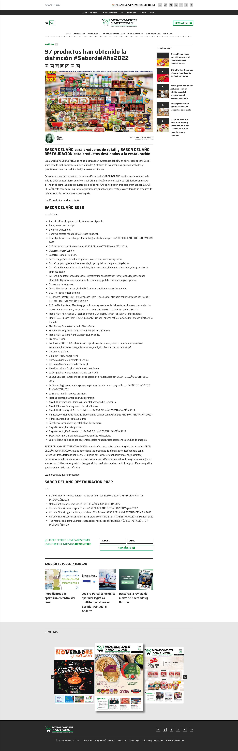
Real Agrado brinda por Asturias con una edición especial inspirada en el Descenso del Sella (181, 92)
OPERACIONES (135, 33)
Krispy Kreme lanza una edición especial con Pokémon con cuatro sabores (180, 59)
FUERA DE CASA (153, 33)
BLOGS (153, 12)
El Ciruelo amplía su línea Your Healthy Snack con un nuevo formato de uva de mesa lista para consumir (179, 127)
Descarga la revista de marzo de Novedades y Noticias (133, 598)
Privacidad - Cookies (175, 740)
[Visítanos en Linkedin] (160, 5)
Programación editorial (105, 740)
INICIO (68, 33)
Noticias (49, 44)
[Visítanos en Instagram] (171, 5)
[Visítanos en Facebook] (181, 5)
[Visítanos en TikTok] (165, 5)
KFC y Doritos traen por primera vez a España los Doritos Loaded (181, 73)
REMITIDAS (131, 12)
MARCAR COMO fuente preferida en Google (134, 5)
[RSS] (191, 5)
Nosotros (88, 740)
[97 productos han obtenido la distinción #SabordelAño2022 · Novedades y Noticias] (119, 23)
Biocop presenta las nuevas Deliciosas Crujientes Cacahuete (180, 106)
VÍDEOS (143, 12)
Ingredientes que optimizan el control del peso (60, 598)
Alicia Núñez (60, 138)
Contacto (122, 740)
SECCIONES (94, 33)
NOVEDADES (79, 33)
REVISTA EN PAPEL (90, 12)
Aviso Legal (134, 740)
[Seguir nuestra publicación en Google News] (78, 66)
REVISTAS (167, 33)
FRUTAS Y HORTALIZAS (114, 33)
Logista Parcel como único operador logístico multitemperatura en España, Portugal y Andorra (98, 602)
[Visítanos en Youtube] (186, 5)
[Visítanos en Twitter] (176, 5)
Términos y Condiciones (153, 740)
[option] (119, 677)
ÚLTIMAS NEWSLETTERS (112, 12)
